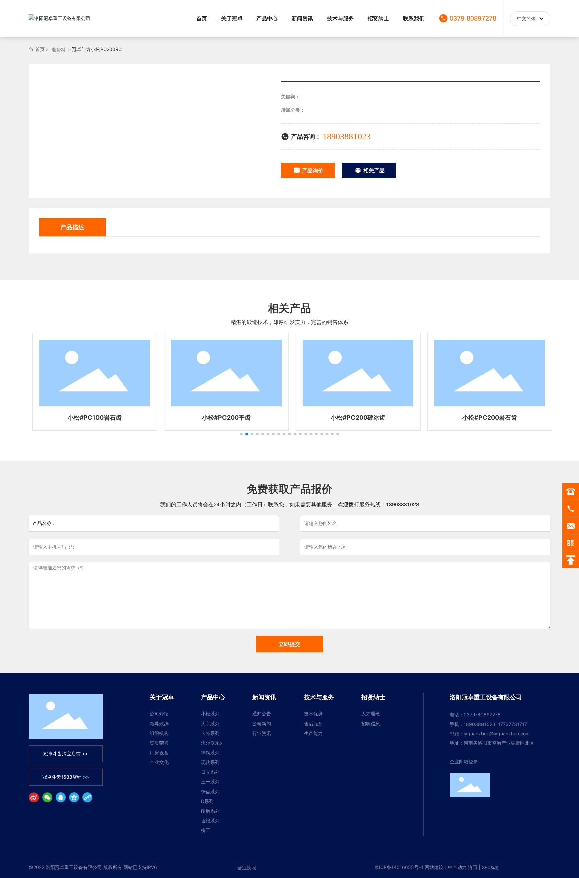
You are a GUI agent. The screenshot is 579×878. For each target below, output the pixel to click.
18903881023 (347, 136)
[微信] (47, 797)
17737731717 (512, 724)
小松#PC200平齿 (223, 417)
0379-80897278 (473, 18)
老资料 (59, 49)
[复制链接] (87, 797)
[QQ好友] (61, 797)
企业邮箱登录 (464, 761)
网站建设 (434, 867)
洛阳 (472, 867)
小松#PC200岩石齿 (487, 417)
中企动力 (457, 867)
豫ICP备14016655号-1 (398, 867)
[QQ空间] (74, 797)
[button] (241, 434)
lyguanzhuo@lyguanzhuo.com (497, 733)
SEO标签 (490, 867)
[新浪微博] (34, 797)
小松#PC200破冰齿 (355, 417)
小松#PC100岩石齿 (92, 417)
